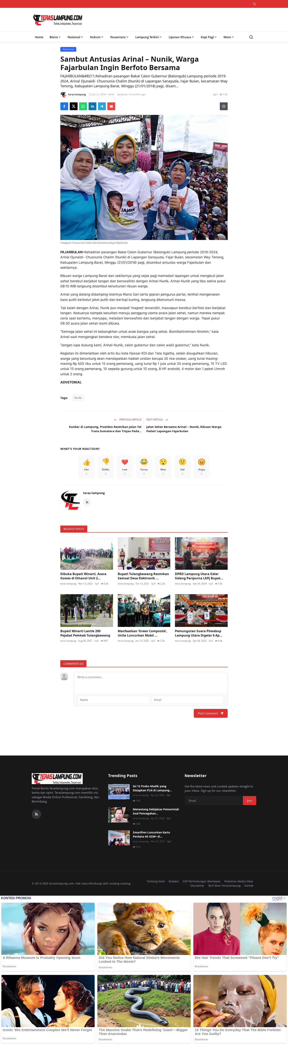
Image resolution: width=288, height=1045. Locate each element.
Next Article (154, 419)
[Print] (224, 106)
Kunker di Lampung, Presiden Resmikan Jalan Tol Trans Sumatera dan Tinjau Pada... (105, 429)
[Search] (251, 37)
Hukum (95, 37)
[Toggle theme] (254, 3)
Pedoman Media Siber (238, 881)
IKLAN (78, 397)
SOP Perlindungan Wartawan (202, 881)
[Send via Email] (111, 106)
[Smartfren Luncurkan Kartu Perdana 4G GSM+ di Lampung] (119, 838)
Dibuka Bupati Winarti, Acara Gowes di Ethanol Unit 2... (83, 576)
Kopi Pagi (207, 37)
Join (249, 800)
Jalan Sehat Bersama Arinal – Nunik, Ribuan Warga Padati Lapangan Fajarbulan (183, 429)
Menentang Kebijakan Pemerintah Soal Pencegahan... (156, 811)
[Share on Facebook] (64, 106)
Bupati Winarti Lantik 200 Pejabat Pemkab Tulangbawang (85, 633)
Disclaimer (197, 885)
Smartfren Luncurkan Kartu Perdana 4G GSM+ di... (151, 834)
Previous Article (130, 419)
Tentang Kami (156, 881)
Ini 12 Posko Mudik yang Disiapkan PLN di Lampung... (152, 788)
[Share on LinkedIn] (92, 106)
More (227, 37)
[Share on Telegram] (102, 106)
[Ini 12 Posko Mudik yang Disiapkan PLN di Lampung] (119, 791)
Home (39, 37)
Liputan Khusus (180, 37)
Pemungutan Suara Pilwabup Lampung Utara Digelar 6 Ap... (198, 633)
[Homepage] (58, 19)
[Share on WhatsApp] (83, 106)
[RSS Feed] (87, 502)
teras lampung (94, 493)
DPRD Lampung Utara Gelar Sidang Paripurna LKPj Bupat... (199, 576)
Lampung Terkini (147, 37)
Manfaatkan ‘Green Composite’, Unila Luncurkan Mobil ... (142, 633)
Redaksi (174, 881)
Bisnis (54, 37)
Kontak (248, 885)
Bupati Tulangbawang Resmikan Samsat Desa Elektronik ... (143, 576)
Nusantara (118, 37)
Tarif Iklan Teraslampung (224, 885)
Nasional (74, 37)
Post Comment (208, 713)
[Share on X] (74, 106)
